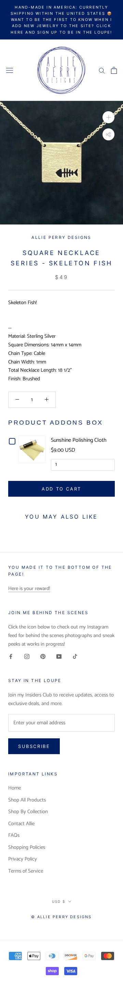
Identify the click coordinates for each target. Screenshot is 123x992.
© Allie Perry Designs (61, 916)
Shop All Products (27, 800)
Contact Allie (21, 824)
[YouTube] (59, 656)
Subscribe (34, 746)
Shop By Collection (28, 812)
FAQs (13, 836)
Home (14, 788)
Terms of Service (25, 871)
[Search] (102, 70)
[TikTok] (75, 656)
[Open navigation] (9, 70)
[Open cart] (114, 70)
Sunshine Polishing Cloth (79, 440)
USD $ (58, 901)
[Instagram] (26, 656)
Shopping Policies (26, 848)
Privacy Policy (22, 859)
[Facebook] (10, 656)
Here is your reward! (29, 588)
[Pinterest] (42, 656)
